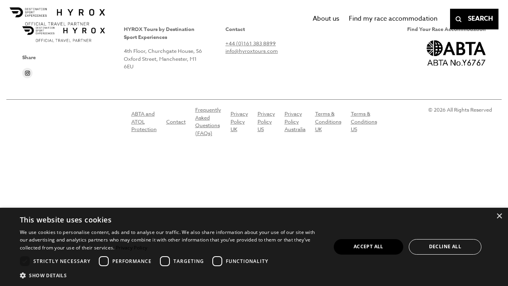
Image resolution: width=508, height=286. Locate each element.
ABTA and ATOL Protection (144, 121)
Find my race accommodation (393, 18)
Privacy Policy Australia (295, 121)
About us (326, 18)
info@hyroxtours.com (251, 50)
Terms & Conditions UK (328, 121)
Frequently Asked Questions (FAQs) (208, 121)
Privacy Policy (131, 247)
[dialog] (254, 247)
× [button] (499, 216)
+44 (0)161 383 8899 (250, 43)
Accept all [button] (368, 246)
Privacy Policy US (266, 121)
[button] (171, 275)
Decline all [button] (445, 246)
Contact (176, 121)
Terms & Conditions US (364, 121)
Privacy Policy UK (239, 121)
